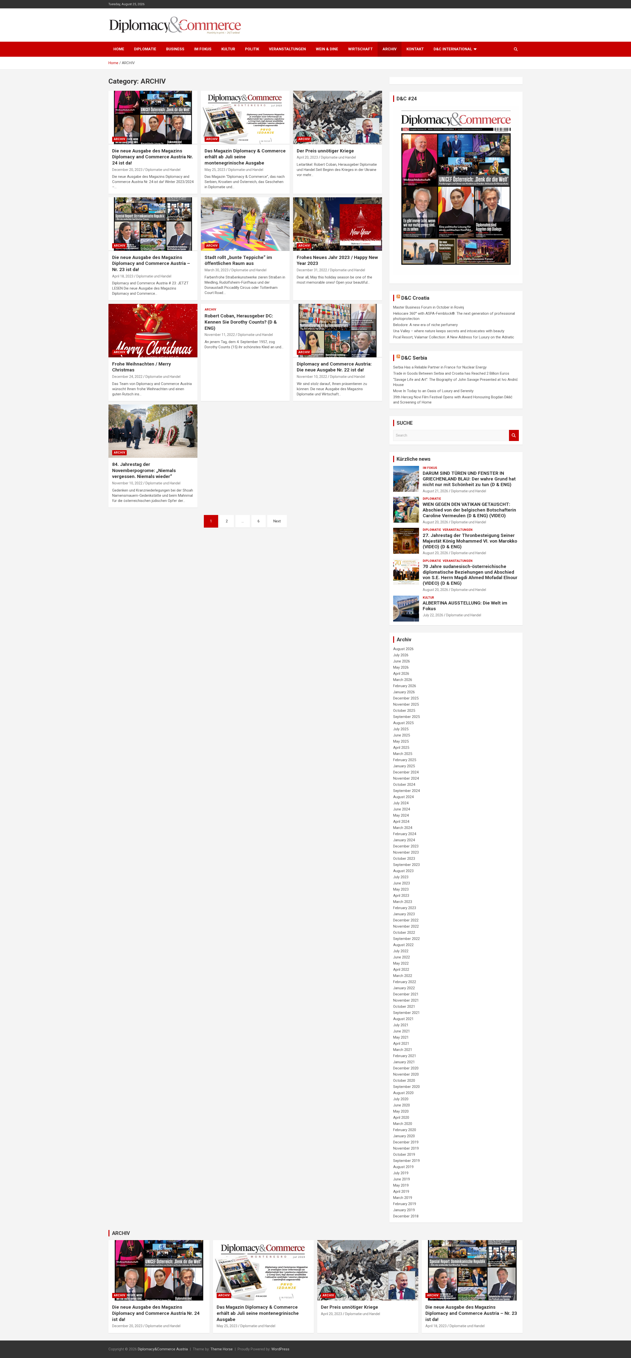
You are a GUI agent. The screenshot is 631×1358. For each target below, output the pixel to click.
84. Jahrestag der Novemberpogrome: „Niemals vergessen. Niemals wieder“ (144, 470)
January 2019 (404, 1210)
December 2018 (406, 1216)
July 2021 (400, 1025)
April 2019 (401, 1191)
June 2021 (401, 1031)
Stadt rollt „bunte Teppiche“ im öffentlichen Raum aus (238, 260)
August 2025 (403, 723)
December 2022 (406, 920)
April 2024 (401, 821)
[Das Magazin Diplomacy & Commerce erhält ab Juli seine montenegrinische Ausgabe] (245, 118)
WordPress (280, 1349)
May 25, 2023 (215, 170)
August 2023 (403, 871)
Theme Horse (221, 1349)
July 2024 (400, 803)
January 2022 (404, 988)
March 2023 (402, 901)
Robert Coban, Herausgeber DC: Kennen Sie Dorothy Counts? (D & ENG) (241, 322)
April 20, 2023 (307, 157)
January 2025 (404, 766)
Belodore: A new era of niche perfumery (425, 325)
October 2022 (404, 932)
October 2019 (404, 1154)
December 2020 (406, 1068)
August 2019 (403, 1167)
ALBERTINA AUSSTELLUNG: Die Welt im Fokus (465, 605)
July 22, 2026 (433, 615)
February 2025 (404, 760)
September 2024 (406, 791)
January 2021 (404, 1062)
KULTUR (228, 49)
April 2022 (401, 969)
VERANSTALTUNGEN (287, 49)
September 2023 (406, 865)
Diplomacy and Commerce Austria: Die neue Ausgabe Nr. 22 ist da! (334, 367)
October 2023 (404, 858)
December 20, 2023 (127, 170)
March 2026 (402, 680)
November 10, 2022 (312, 377)
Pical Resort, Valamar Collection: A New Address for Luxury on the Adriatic (453, 337)
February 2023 (404, 908)
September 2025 (406, 717)
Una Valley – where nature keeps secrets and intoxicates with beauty (448, 331)
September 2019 (406, 1160)
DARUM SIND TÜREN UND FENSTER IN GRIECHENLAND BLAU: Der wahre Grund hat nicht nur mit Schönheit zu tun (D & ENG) (469, 478)
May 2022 (401, 963)
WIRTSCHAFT (360, 49)
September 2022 (406, 938)
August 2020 (403, 1093)
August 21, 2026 (435, 491)
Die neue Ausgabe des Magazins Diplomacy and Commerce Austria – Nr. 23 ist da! (151, 263)
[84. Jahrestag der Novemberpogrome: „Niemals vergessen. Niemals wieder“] (153, 431)
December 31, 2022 (312, 270)
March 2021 (402, 1049)
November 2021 (406, 1000)
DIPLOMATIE (145, 49)
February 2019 (404, 1204)
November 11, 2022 (220, 335)
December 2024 (406, 772)
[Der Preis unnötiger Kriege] (337, 118)
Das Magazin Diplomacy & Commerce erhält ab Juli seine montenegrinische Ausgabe (245, 157)
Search (514, 435)
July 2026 (400, 655)
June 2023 (401, 883)
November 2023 (406, 852)
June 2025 (401, 735)
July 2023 (400, 877)
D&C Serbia (414, 358)
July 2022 (400, 951)
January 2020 (404, 1136)
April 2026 (401, 673)
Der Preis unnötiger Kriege (325, 151)
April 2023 (401, 895)
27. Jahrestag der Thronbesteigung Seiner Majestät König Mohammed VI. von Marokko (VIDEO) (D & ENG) (470, 541)
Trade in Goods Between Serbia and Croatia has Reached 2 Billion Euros (451, 373)
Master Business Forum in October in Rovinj (428, 307)
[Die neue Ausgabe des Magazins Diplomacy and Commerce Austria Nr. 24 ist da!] (153, 118)
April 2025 (401, 747)
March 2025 (402, 754)
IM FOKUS (202, 49)
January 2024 (404, 840)
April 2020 (401, 1117)
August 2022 (403, 945)
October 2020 (404, 1080)
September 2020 (406, 1086)
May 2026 (401, 667)
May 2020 (401, 1111)
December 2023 (406, 846)
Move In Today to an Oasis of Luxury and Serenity (433, 391)
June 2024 (401, 809)
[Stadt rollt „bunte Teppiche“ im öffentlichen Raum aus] (245, 224)
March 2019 (402, 1197)
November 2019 (406, 1148)
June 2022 (401, 957)
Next (277, 521)
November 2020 (406, 1074)
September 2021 (406, 1012)
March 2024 (402, 828)
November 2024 (406, 778)
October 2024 (404, 784)
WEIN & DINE (327, 49)
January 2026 (404, 692)
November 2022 (406, 926)
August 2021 (403, 1019)
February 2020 (404, 1130)
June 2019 (401, 1179)
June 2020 (401, 1105)
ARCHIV (390, 49)
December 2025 (406, 698)
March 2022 (402, 975)
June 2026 (401, 661)
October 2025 (404, 710)
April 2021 (401, 1043)
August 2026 (403, 649)
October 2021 (404, 1006)
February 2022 (404, 982)
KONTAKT (415, 49)
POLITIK (252, 49)
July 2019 (400, 1173)
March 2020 (402, 1123)
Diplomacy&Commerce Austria (163, 1349)
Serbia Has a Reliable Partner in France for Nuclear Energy (440, 367)
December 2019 (406, 1142)
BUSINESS (175, 49)
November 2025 (406, 704)
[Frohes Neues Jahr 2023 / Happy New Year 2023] (337, 224)
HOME (118, 49)
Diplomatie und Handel (162, 170)
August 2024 (403, 797)
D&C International (453, 49)
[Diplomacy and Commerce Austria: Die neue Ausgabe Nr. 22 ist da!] (337, 331)
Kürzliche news (414, 459)
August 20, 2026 (435, 522)
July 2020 (400, 1099)
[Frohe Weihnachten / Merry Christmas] (153, 331)
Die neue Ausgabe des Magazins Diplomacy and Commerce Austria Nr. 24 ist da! (152, 157)
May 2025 (401, 741)
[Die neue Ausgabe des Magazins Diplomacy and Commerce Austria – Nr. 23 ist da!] (153, 224)
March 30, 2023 (216, 270)
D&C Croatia (415, 298)
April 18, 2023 (122, 276)
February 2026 (404, 686)
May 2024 (401, 815)
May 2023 (401, 889)
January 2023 (404, 914)
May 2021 (401, 1037)
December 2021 (406, 994)
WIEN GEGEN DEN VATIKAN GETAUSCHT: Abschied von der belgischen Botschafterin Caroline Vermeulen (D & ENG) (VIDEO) (469, 509)
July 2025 (400, 729)
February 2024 (404, 834)
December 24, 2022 (127, 377)
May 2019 (401, 1185)
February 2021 (404, 1056)
